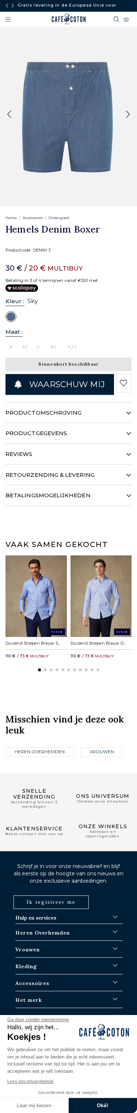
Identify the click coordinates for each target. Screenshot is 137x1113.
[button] (128, 114)
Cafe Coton (69, 19)
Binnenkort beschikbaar (68, 364)
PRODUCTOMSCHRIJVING (43, 412)
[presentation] (7, 6)
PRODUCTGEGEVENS (36, 433)
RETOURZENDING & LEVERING (50, 474)
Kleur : (14, 301)
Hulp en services (35, 917)
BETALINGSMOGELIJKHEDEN (48, 495)
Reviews (19, 453)
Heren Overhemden (40, 751)
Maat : (13, 331)
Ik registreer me (51, 902)
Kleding (26, 966)
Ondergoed (59, 217)
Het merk (28, 1000)
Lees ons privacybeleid (30, 1081)
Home (11, 217)
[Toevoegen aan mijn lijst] (123, 383)
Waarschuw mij (66, 384)
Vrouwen (102, 751)
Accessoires (33, 217)
